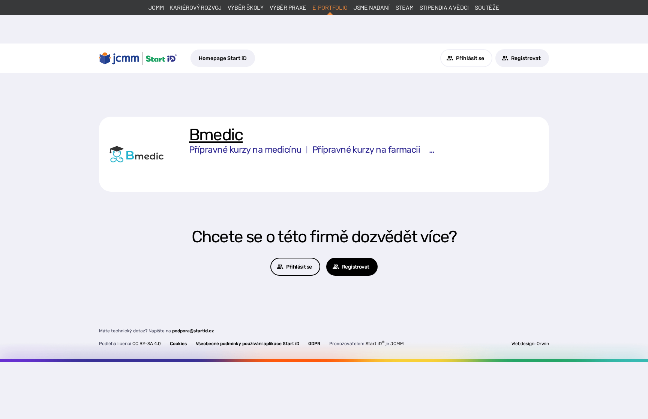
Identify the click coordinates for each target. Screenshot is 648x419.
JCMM (156, 7)
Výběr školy (246, 7)
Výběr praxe (288, 7)
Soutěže (487, 7)
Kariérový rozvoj (196, 7)
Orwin (543, 343)
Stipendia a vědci (444, 7)
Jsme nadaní (372, 7)
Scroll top (607, 399)
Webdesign (523, 343)
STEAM (405, 7)
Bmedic (216, 134)
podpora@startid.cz (193, 330)
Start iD (375, 343)
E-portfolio (330, 7)
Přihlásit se (470, 58)
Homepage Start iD (223, 58)
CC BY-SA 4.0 (146, 343)
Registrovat (526, 58)
